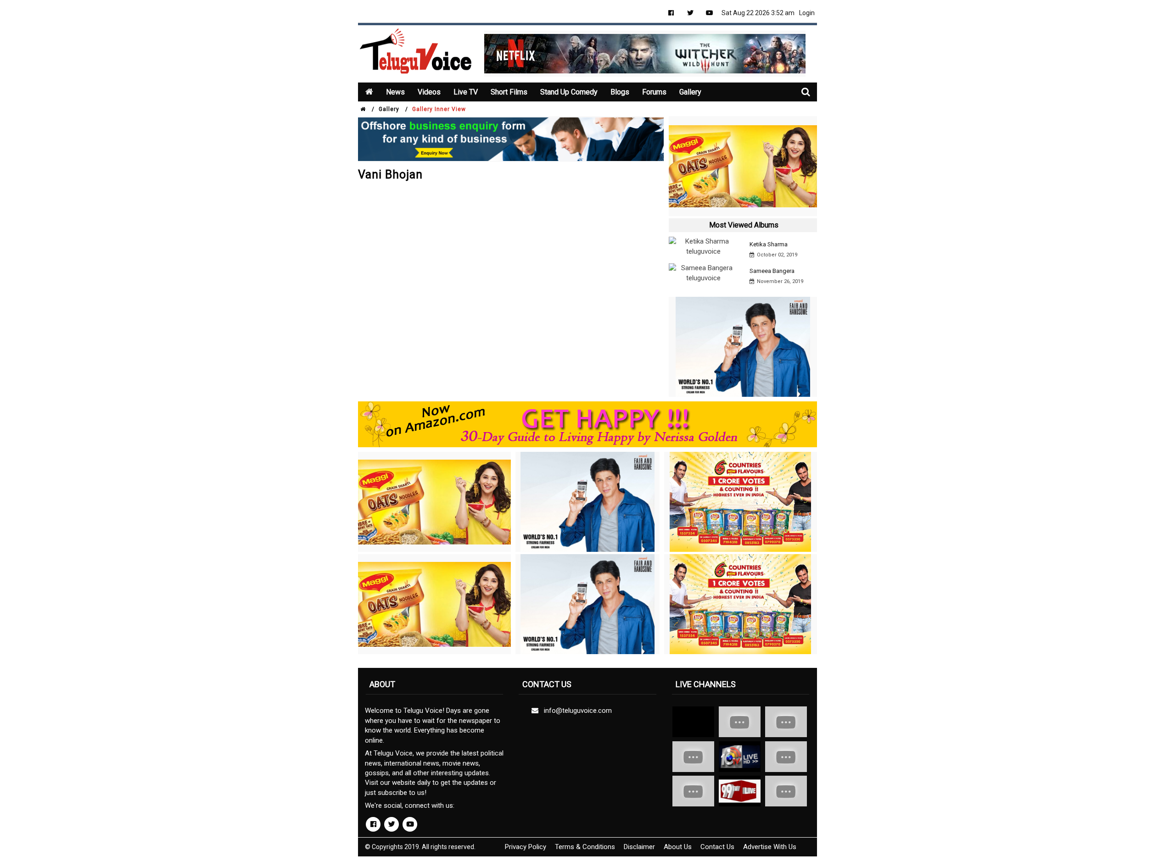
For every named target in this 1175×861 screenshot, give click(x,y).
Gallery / (393, 109)
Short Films (509, 92)
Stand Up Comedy (569, 92)
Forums (654, 92)
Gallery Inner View (439, 109)
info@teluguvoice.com (576, 710)
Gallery (690, 92)
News (395, 92)
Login (807, 13)
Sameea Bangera (772, 270)
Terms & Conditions (585, 847)
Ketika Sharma (769, 244)
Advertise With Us (769, 847)
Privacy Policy (525, 847)
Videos (429, 92)
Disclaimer (639, 847)
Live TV (465, 92)
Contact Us (717, 847)
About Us (678, 847)
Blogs (619, 92)
